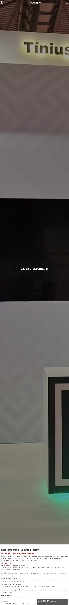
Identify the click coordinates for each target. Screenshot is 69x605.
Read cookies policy (43, 603)
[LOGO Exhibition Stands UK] (34, 2)
